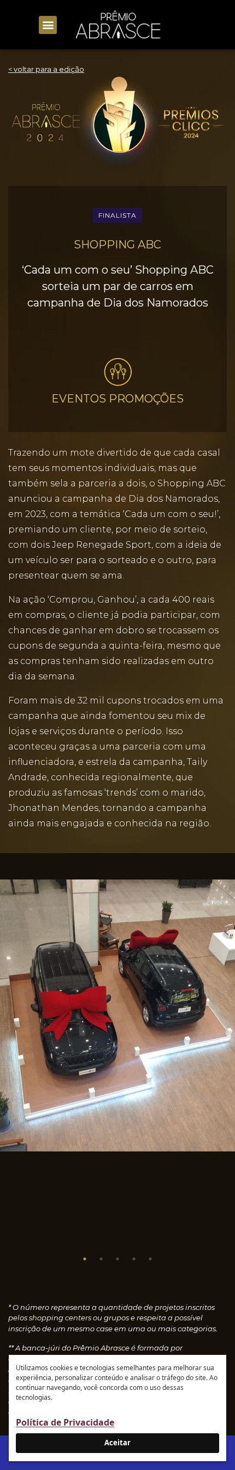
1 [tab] (84, 1258)
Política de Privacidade (65, 1422)
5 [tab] (150, 1258)
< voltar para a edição (46, 69)
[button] (48, 25)
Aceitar (117, 1443)
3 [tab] (117, 1258)
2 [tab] (101, 1258)
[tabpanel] (117, 1015)
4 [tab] (133, 1258)
